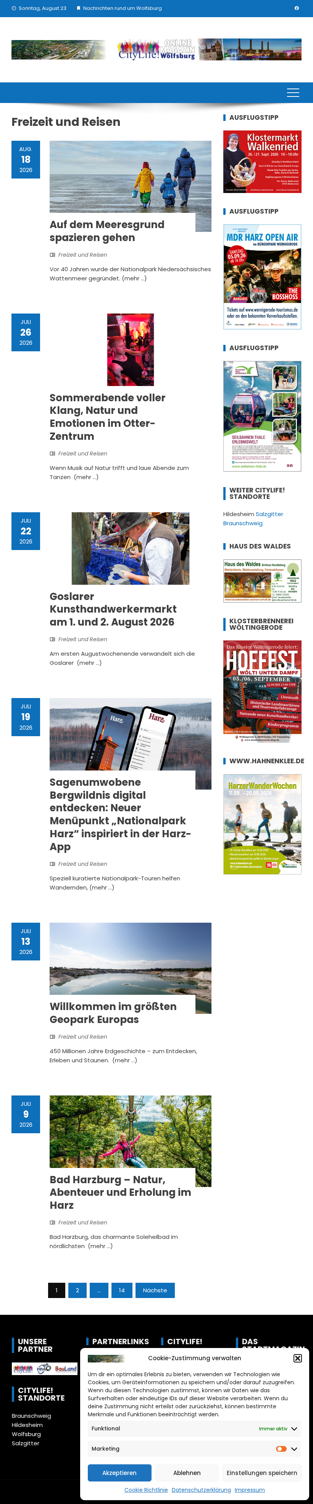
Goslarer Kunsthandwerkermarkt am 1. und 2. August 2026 (113, 609)
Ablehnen (187, 1473)
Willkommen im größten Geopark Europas (113, 1013)
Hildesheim (27, 1425)
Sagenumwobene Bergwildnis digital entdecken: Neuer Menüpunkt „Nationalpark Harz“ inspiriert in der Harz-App (120, 814)
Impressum (250, 1490)
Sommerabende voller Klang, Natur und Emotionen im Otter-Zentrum (108, 417)
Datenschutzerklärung (201, 1490)
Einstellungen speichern (262, 1473)
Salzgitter (25, 1443)
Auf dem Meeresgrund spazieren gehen (107, 231)
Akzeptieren (119, 1473)
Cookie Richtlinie (146, 1490)
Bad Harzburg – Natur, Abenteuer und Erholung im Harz (120, 1193)
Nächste (155, 1290)
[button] (298, 1358)
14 (122, 1290)
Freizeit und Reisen (82, 255)
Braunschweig (31, 1416)
